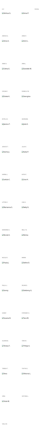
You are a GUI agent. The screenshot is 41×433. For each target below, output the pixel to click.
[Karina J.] (10, 162)
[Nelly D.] (30, 217)
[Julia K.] (30, 134)
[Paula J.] (10, 273)
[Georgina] (30, 106)
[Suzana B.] (10, 328)
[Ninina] (30, 245)
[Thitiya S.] (30, 356)
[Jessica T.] (10, 134)
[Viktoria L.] (30, 384)
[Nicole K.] (10, 245)
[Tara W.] (30, 328)
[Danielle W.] (30, 79)
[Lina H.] (30, 190)
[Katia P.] (30, 162)
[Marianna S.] (10, 217)
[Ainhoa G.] (10, 23)
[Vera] (10, 384)
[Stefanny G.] (30, 301)
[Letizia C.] (10, 190)
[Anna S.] (10, 51)
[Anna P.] (30, 23)
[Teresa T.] (10, 356)
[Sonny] (10, 301)
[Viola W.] (10, 411)
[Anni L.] (30, 51)
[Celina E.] (10, 79)
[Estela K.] (10, 106)
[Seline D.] (30, 273)
